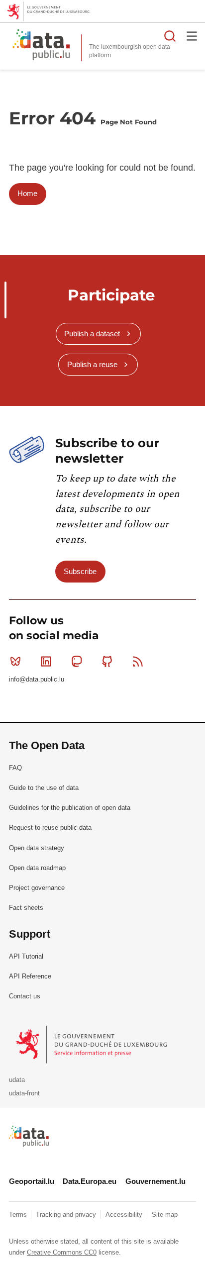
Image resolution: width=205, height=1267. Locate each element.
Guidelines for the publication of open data (69, 807)
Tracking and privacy (67, 1214)
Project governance (37, 887)
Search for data (170, 36)
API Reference (30, 976)
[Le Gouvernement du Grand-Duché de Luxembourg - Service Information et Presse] (92, 1044)
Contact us (24, 996)
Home (27, 193)
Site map (165, 1214)
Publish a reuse (92, 364)
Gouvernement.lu (155, 1181)
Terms (19, 1214)
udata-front (24, 1093)
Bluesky (15, 661)
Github (107, 661)
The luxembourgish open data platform (129, 51)
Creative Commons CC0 (62, 1252)
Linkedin (46, 661)
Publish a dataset (92, 333)
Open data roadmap (37, 868)
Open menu (192, 36)
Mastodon (77, 661)
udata (17, 1079)
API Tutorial (26, 956)
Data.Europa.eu (89, 1181)
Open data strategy (36, 848)
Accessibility (124, 1214)
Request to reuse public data (50, 827)
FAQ (15, 768)
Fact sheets (26, 907)
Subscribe (80, 571)
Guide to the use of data (44, 787)
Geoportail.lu (31, 1181)
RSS (138, 661)
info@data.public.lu (36, 679)
